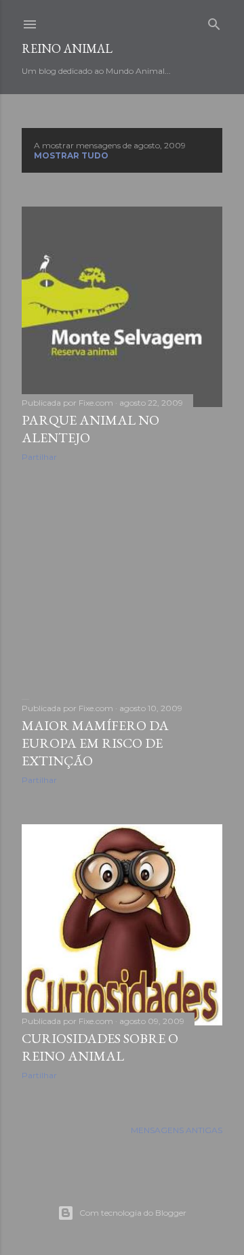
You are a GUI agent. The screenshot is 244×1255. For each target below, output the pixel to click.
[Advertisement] (122, 580)
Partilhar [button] (39, 457)
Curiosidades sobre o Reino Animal (100, 1047)
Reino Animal (67, 48)
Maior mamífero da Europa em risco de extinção (95, 743)
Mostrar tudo (71, 155)
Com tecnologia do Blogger (132, 1213)
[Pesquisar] (214, 21)
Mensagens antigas (176, 1130)
